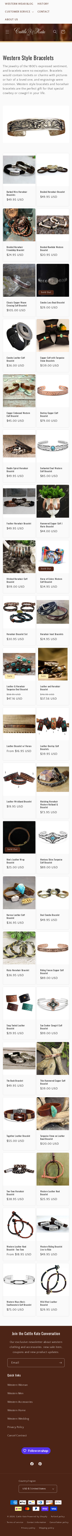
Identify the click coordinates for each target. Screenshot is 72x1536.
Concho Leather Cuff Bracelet (16, 359)
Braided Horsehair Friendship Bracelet (15, 248)
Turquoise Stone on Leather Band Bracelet (52, 1137)
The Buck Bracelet (15, 1080)
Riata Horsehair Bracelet (18, 970)
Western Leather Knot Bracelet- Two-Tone (16, 1248)
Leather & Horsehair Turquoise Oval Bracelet (17, 688)
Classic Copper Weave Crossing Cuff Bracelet (17, 304)
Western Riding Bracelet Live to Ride (51, 1248)
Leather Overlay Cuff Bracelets (49, 747)
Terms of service (15, 1522)
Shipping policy (46, 1528)
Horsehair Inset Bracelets (51, 634)
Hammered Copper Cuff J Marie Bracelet (51, 525)
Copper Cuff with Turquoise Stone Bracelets (52, 359)
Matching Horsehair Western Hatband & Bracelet (49, 804)
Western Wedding (18, 1418)
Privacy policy (28, 1528)
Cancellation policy (59, 1522)
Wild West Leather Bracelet (48, 1303)
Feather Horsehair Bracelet (19, 523)
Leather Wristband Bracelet (19, 801)
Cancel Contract (17, 1435)
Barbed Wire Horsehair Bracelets (17, 193)
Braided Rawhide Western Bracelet (51, 248)
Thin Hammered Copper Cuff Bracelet (52, 1082)
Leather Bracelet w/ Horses (19, 746)
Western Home (16, 1410)
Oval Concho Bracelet (50, 914)
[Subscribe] (60, 1362)
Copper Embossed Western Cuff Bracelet (18, 414)
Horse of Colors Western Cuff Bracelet (51, 580)
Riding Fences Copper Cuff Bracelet (52, 971)
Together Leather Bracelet (18, 1135)
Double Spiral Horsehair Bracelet (17, 470)
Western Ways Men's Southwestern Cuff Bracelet (19, 1303)
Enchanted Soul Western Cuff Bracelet (51, 470)
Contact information (36, 1522)
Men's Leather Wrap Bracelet (16, 861)
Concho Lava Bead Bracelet (52, 302)
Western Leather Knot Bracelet (50, 1193)
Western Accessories (19, 1402)
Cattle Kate (21, 1516)
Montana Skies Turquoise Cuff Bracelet (51, 861)
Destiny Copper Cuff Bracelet (49, 414)
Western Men (15, 1393)
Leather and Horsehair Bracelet (50, 688)
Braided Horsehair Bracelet (52, 191)
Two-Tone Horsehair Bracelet (15, 1193)
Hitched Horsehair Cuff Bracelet (17, 580)
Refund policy (58, 1516)
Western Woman (17, 1385)
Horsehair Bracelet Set (17, 634)
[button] (19, 12)
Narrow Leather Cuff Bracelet (16, 916)
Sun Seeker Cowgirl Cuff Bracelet (51, 1027)
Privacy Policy (15, 1427)
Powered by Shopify (37, 1516)
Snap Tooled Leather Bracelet (16, 1027)
